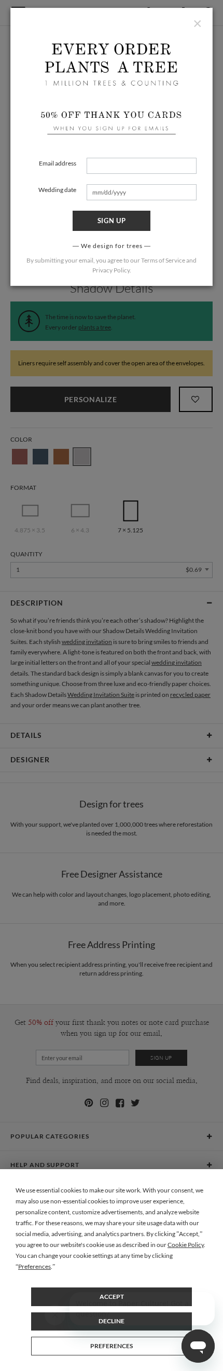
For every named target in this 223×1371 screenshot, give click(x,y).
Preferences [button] (34, 1266)
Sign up (111, 220)
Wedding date (57, 190)
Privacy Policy (111, 270)
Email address (57, 163)
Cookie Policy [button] (186, 1245)
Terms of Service (163, 260)
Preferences (111, 1346)
